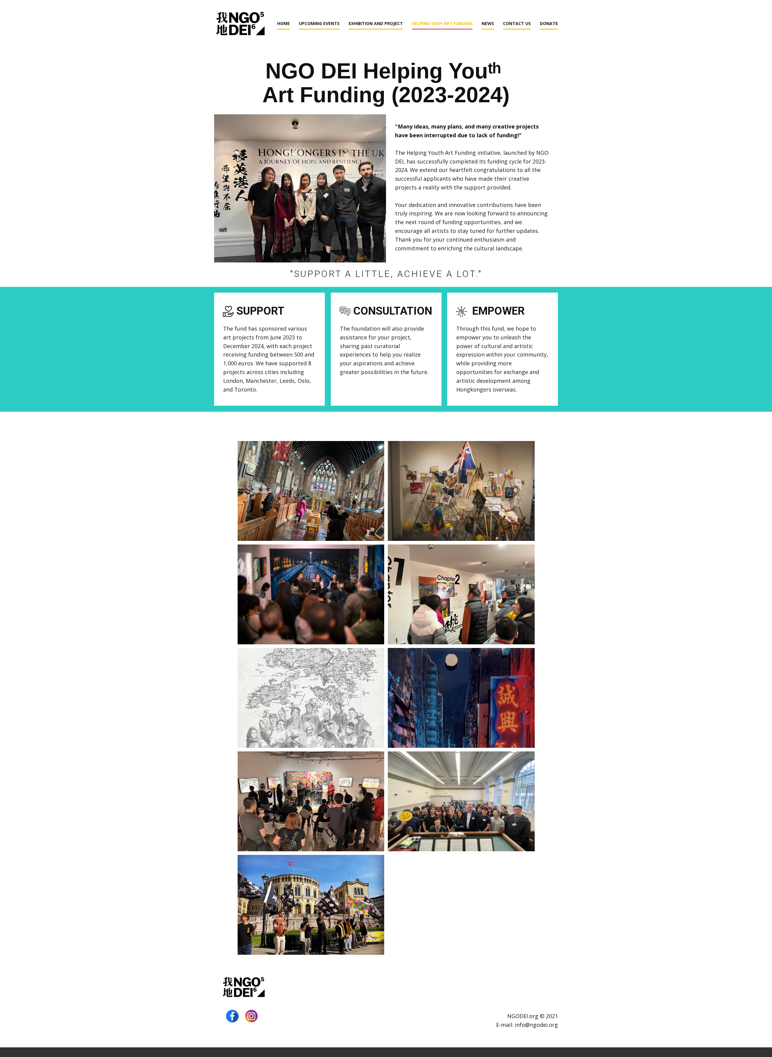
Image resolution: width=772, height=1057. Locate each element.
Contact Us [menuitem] (517, 23)
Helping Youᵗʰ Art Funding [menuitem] (442, 23)
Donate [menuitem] (549, 23)
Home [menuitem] (283, 23)
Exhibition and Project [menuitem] (376, 23)
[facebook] (232, 1016)
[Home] (240, 24)
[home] (244, 988)
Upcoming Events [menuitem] (319, 23)
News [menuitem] (488, 23)
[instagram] (251, 1016)
